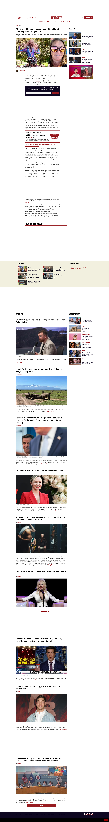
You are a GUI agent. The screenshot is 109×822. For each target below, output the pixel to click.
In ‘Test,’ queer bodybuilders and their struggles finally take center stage (87, 346)
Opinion (68, 21)
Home (17, 25)
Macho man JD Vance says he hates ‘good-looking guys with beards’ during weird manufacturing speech (87, 62)
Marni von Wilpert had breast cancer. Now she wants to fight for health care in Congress (87, 37)
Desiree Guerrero (19, 522)
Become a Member (54, 135)
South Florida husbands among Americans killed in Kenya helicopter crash (39, 370)
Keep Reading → (20, 362)
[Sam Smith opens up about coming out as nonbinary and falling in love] (41, 341)
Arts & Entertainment (86, 342)
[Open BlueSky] (30, 18)
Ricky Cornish (19, 576)
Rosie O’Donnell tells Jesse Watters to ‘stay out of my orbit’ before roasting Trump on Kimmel (39, 639)
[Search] (82, 17)
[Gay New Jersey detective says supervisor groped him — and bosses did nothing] (22, 282)
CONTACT (17, 814)
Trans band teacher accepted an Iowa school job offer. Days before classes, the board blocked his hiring (34, 277)
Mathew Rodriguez (19, 473)
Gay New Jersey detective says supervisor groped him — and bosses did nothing (34, 283)
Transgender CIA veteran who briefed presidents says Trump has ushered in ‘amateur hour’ (59, 270)
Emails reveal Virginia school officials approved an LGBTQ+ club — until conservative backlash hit (38, 759)
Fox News (31, 675)
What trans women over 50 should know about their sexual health (87, 338)
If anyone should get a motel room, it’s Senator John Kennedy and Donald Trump (87, 363)
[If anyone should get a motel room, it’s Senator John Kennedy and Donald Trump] (75, 361)
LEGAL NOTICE (63, 814)
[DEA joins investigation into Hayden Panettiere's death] (41, 489)
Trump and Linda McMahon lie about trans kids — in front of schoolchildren (87, 45)
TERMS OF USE (57, 814)
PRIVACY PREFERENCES (50, 814)
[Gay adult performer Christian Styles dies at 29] (75, 320)
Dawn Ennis (18, 691)
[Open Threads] (32, 18)
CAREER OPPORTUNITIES (28, 814)
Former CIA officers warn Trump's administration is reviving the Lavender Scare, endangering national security (39, 420)
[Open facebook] (27, 18)
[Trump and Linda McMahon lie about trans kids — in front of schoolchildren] (75, 43)
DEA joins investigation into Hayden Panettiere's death (40, 470)
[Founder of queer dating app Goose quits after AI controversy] (41, 707)
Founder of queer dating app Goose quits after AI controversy (38, 687)
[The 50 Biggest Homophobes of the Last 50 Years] (48, 275)
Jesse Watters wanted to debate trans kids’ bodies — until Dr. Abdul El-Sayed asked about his (87, 54)
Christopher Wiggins (22, 70)
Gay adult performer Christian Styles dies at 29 (87, 321)
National (83, 41)
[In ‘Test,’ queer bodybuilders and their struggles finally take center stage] (75, 345)
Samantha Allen (19, 324)
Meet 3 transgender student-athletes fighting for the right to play (34, 269)
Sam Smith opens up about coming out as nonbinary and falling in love (41, 321)
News (48, 21)
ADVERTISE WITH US (36, 814)
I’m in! (55, 93)
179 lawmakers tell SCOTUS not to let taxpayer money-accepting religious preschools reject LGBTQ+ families (86, 332)
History (62, 21)
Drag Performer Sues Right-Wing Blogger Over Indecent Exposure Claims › (79, 267)
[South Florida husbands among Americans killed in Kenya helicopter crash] (41, 390)
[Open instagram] (35, 18)
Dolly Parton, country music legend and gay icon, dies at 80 (41, 572)
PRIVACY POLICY (43, 814)
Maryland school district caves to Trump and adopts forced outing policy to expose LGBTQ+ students (87, 355)
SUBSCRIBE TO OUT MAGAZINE (19, 18)
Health (55, 21)
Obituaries (84, 318)
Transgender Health (86, 334)
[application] (81, 72)
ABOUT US (21, 814)
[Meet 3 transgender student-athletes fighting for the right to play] (22, 269)
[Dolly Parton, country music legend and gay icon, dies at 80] (41, 592)
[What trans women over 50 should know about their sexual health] (75, 336)
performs (42, 118)
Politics (41, 21)
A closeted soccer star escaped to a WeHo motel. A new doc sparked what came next (40, 518)
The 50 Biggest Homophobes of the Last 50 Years (59, 276)
